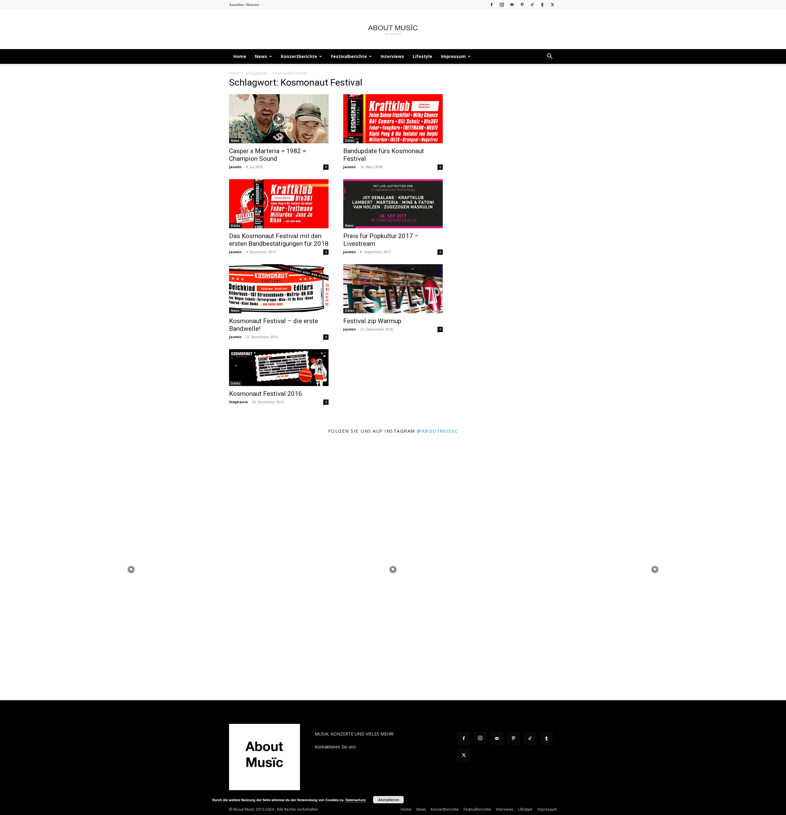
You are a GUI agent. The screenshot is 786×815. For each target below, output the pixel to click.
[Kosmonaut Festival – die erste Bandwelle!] (279, 288)
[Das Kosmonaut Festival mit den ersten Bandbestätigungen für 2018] (279, 203)
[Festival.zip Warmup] (393, 288)
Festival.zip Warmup (372, 321)
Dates (349, 140)
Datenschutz (355, 800)
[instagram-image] (131, 569)
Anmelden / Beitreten (244, 4)
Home (239, 56)
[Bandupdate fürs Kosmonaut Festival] (393, 118)
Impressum (453, 56)
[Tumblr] (542, 4)
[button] (549, 57)
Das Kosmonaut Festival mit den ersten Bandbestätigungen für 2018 (279, 239)
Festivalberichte (349, 56)
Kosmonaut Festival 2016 (265, 393)
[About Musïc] (393, 29)
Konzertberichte (299, 56)
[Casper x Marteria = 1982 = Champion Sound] (279, 118)
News (261, 56)
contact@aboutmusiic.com (384, 747)
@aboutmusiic (437, 431)
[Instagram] (501, 4)
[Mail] (511, 4)
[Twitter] (552, 4)
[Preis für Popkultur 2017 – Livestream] (393, 203)
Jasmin (235, 166)
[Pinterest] (522, 4)
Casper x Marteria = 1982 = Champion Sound (267, 154)
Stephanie (238, 402)
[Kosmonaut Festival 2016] (279, 367)
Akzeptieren (388, 799)
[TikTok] (532, 4)
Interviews (392, 56)
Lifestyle (422, 56)
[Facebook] (491, 4)
